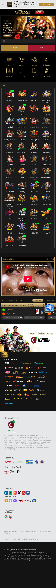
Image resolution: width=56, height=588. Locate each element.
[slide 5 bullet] (48, 36)
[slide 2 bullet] (43, 36)
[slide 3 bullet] (45, 36)
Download (46, 4)
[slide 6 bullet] (50, 36)
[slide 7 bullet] (51, 36)
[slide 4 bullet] (47, 36)
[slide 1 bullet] (42, 36)
